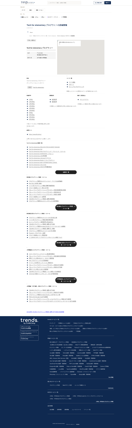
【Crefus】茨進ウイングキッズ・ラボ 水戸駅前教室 (43, 274)
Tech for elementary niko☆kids (37, 165)
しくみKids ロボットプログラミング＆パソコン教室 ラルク (45, 237)
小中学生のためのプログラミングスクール (29, 332)
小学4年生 (32, 106)
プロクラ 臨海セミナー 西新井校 (38, 235)
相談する (108, 2)
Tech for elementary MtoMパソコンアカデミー (42, 160)
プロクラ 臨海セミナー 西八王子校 (39, 188)
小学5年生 (32, 108)
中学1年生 (32, 115)
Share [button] (31, 32)
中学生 (31, 113)
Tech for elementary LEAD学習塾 (38, 156)
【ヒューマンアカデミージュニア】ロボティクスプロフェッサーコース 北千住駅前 (52, 301)
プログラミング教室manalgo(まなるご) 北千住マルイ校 (44, 294)
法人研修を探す (98, 2)
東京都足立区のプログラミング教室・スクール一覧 (66, 244)
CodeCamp (110, 388)
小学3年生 (32, 104)
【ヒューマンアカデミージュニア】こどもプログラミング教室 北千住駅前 (50, 299)
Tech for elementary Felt (35, 149)
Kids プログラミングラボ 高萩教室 (38, 260)
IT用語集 (65, 17)
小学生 (31, 99)
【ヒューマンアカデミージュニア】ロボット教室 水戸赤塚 (45, 267)
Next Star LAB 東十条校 (35, 183)
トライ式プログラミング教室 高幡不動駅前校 (42, 185)
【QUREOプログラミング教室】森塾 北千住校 (42, 224)
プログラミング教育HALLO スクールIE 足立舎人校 (43, 217)
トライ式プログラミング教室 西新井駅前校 (41, 220)
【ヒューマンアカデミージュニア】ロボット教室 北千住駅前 (46, 265)
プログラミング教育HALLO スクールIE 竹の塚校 (42, 231)
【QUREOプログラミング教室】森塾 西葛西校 (42, 199)
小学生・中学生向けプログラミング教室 (104, 401)
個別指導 (54, 102)
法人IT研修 (111, 377)
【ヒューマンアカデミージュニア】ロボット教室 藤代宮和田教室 (47, 256)
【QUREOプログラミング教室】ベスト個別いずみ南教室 (45, 271)
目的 (31, 10)
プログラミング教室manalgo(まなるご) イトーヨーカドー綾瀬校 (47, 226)
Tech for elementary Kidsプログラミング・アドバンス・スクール (47, 151)
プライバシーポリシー (70, 424)
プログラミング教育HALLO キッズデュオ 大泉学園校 (44, 201)
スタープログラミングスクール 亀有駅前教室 (42, 254)
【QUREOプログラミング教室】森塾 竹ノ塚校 (42, 228)
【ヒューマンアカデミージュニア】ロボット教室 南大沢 (45, 192)
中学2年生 (32, 117)
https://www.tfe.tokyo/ (35, 134)
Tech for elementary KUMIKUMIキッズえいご (41, 154)
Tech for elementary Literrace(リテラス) (40, 158)
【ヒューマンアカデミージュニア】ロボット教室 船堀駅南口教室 (47, 190)
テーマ (24, 10)
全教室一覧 (66, 172)
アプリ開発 (72, 82)
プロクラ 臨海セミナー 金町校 (37, 196)
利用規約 (77, 424)
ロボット (71, 84)
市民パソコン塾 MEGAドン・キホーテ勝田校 (41, 258)
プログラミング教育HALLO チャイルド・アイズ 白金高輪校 (45, 181)
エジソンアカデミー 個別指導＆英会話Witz (41, 222)
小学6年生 (32, 110)
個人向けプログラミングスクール (27, 338)
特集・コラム (35, 17)
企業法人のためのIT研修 (26, 327)
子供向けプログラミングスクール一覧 (40, 35)
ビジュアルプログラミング (76, 87)
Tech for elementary (52, 35)
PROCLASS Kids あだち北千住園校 (38, 297)
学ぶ (43, 17)
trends (30, 35)
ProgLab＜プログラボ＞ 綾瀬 (37, 233)
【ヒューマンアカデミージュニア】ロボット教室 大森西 (45, 194)
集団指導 (54, 99)
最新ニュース (25, 17)
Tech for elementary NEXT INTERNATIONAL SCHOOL (43, 162)
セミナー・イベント (54, 17)
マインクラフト (84, 99)
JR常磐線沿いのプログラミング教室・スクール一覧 (66, 280)
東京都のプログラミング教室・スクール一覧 (66, 207)
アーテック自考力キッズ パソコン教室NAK (41, 263)
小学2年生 (32, 102)
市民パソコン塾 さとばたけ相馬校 (38, 269)
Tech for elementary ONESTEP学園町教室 (40, 167)
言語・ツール (40, 10)
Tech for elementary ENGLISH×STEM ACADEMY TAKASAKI (44, 147)
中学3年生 (32, 119)
